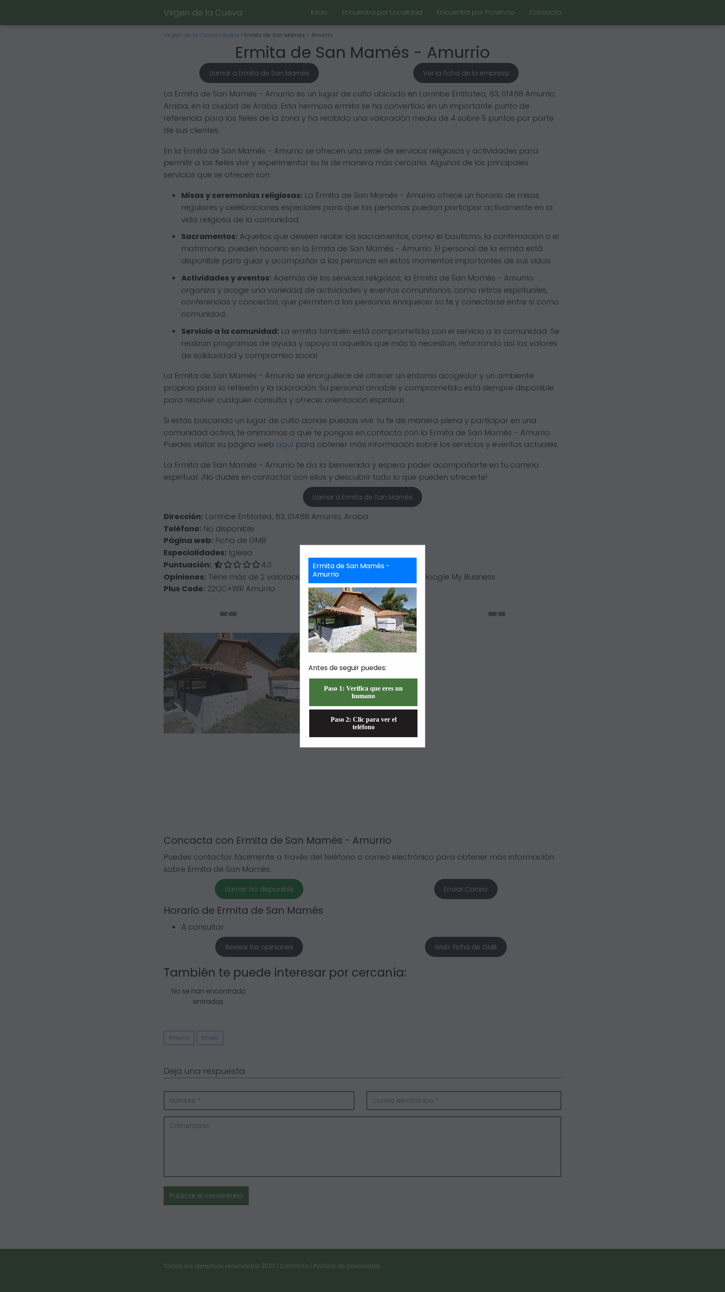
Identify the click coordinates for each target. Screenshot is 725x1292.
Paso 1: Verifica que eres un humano (363, 692)
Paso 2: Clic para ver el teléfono (363, 723)
